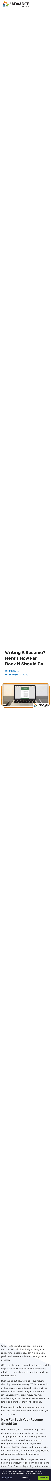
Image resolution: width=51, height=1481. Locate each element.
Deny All (25, 1478)
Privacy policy (7, 1478)
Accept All (44, 1478)
